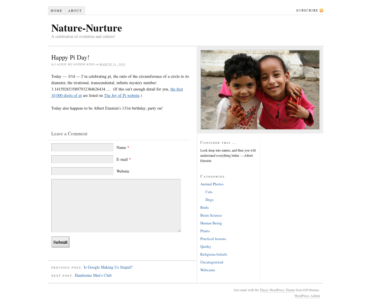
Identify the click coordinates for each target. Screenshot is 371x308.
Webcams (207, 269)
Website (123, 171)
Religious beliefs (213, 254)
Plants (205, 230)
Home (57, 10)
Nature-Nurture (86, 27)
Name (123, 147)
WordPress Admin (307, 295)
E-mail (124, 159)
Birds (204, 207)
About (75, 10)
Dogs (209, 199)
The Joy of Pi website (121, 95)
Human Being (211, 223)
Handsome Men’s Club (93, 275)
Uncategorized (211, 262)
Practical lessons (213, 238)
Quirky (205, 246)
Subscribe (307, 10)
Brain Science (211, 215)
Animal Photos (211, 184)
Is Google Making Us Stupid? (108, 267)
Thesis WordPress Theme (277, 289)
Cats (208, 191)
